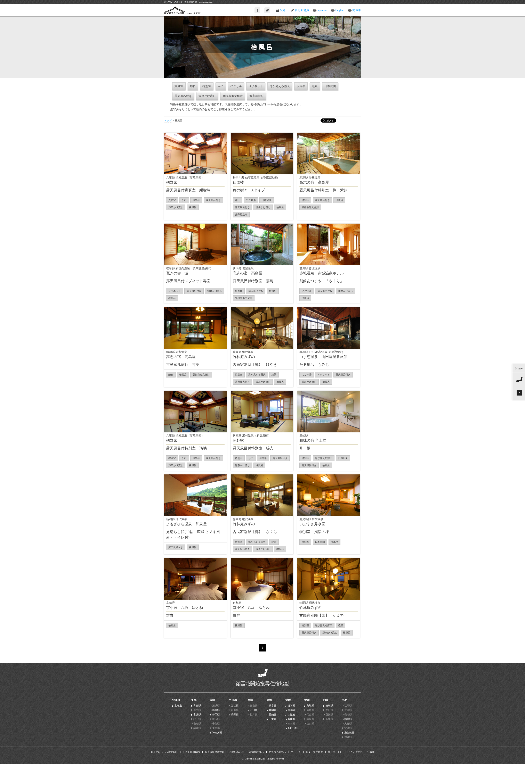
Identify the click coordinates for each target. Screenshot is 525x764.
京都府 (291, 710)
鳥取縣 (310, 705)
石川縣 (253, 710)
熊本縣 (348, 719)
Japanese (322, 10)
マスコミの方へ (277, 752)
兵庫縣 (291, 719)
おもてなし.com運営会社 (164, 752)
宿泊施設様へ (256, 752)
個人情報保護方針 (214, 752)
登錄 (283, 10)
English (339, 10)
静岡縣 (272, 710)
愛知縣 (272, 714)
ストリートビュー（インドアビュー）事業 (351, 752)
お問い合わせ (236, 752)
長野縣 (235, 714)
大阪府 (291, 714)
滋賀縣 (291, 705)
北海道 (176, 699)
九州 (344, 699)
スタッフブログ (314, 752)
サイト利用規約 (191, 752)
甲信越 (233, 699)
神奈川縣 (217, 732)
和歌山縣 (293, 728)
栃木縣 (216, 710)
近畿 (288, 699)
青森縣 (197, 705)
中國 (307, 699)
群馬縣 (216, 714)
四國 (326, 699)
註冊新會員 (302, 10)
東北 (193, 699)
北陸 (250, 699)
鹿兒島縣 (349, 732)
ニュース (296, 752)
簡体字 (356, 10)
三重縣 (272, 719)
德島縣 (329, 705)
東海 (269, 699)
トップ (167, 120)
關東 (212, 699)
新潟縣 (235, 705)
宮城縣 (197, 714)
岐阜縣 (272, 705)
